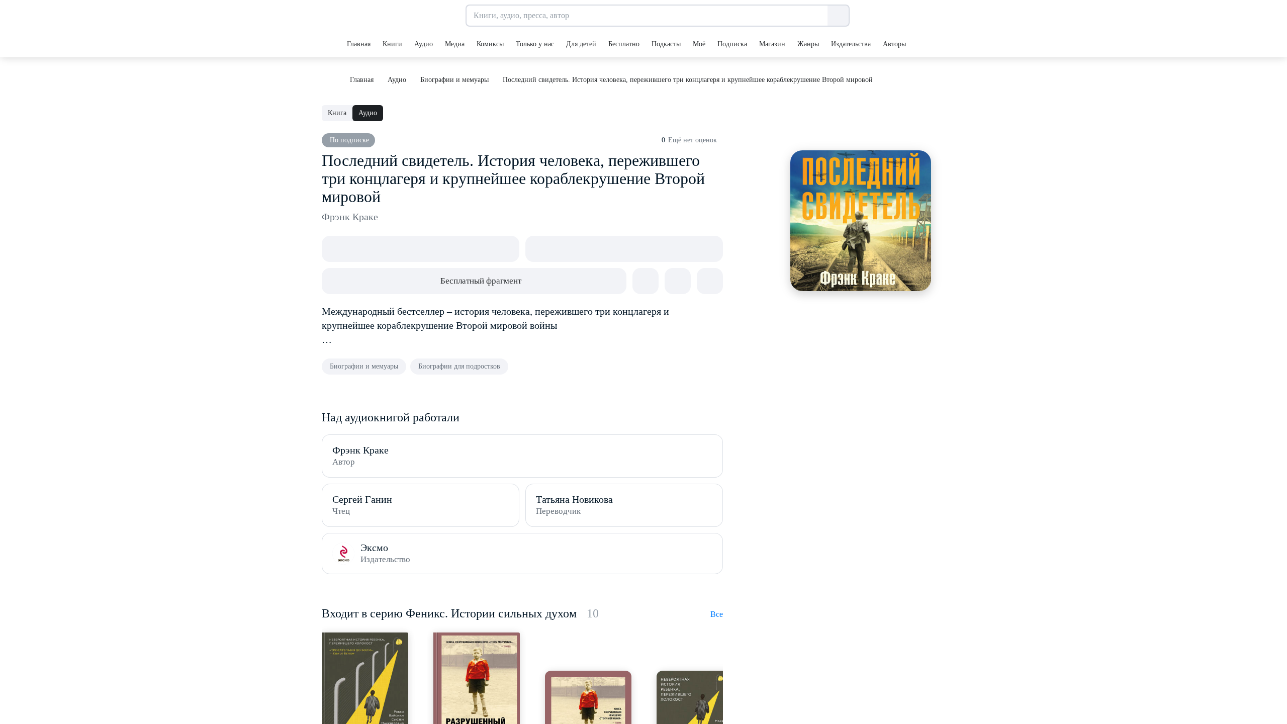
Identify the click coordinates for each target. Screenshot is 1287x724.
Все (716, 614)
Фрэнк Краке (350, 216)
